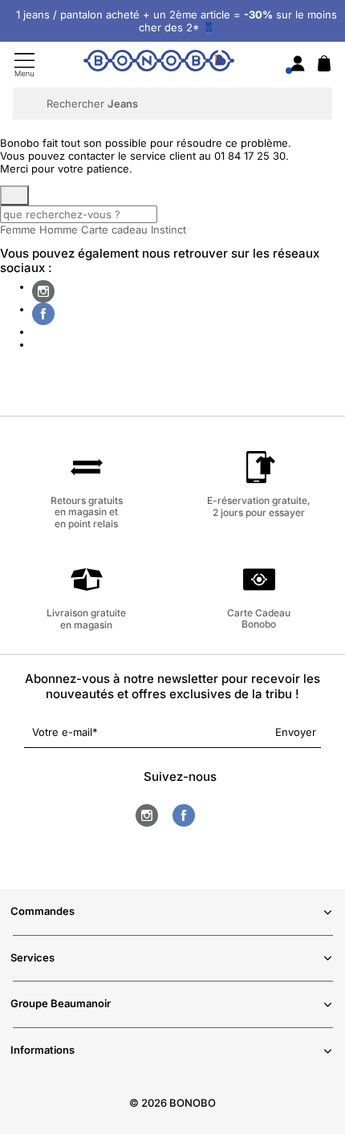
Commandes (42, 910)
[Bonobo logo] (159, 63)
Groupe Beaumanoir (60, 1003)
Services (32, 957)
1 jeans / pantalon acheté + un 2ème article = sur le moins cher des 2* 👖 (176, 21)
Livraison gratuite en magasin (86, 618)
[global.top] (329, 937)
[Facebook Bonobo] (43, 314)
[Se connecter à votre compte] (297, 64)
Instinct (168, 229)
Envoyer (295, 732)
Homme (58, 229)
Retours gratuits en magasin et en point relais (87, 511)
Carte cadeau (114, 229)
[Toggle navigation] (24, 64)
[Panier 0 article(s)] (324, 67)
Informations (42, 1049)
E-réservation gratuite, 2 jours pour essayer (258, 506)
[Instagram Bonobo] (43, 291)
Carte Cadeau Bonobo (258, 618)
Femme (18, 229)
